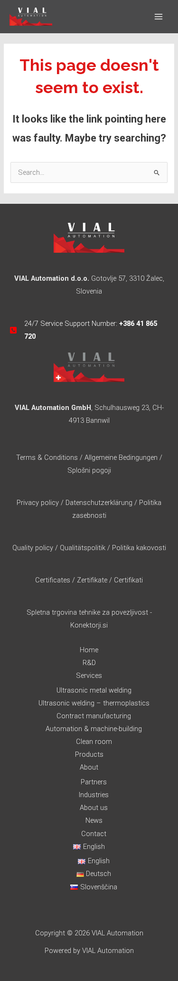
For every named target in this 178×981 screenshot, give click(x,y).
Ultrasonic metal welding (93, 690)
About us (94, 807)
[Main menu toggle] (159, 17)
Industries (94, 795)
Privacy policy (38, 502)
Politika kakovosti (139, 547)
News (94, 820)
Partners (94, 782)
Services (89, 675)
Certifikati (128, 580)
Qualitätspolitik (82, 547)
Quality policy (32, 547)
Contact (93, 833)
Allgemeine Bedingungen (121, 457)
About (89, 767)
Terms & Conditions (47, 457)
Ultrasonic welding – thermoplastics (94, 703)
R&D (89, 662)
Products (89, 754)
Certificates (52, 580)
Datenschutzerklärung (100, 502)
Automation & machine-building (94, 728)
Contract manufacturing (93, 716)
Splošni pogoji (89, 470)
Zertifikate (92, 580)
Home (89, 650)
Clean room (94, 741)
